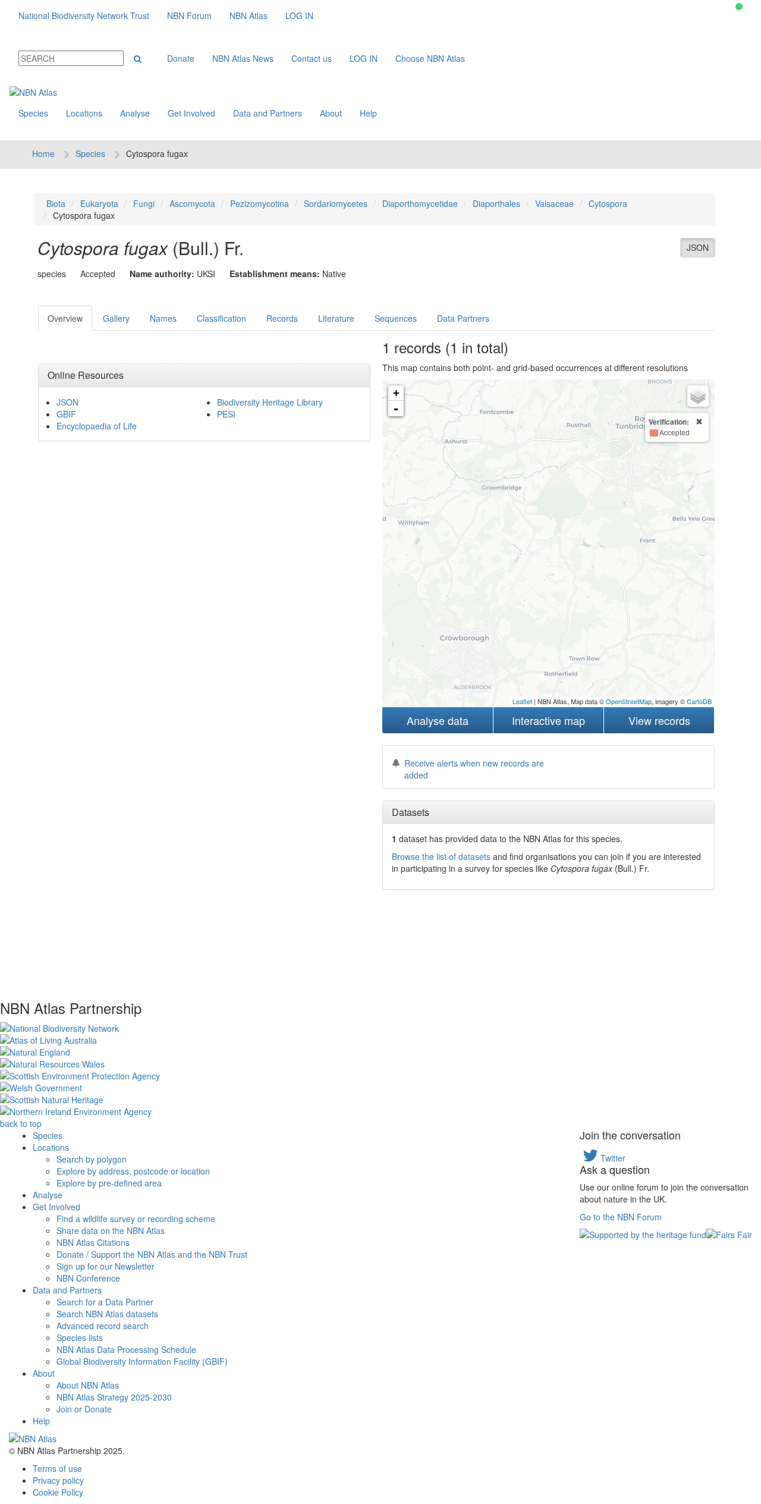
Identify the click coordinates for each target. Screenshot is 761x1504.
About (331, 113)
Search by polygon (91, 1159)
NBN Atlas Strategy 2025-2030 (114, 1397)
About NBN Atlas (87, 1385)
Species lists (79, 1337)
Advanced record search (102, 1326)
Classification (221, 318)
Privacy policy (58, 1480)
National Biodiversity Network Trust (83, 15)
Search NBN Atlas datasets (107, 1314)
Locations (84, 113)
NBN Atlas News (242, 58)
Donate (180, 58)
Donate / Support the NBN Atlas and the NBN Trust (151, 1254)
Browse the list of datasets (441, 856)
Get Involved (191, 113)
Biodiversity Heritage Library (270, 402)
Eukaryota (99, 203)
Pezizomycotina (259, 203)
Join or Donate (84, 1409)
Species (33, 113)
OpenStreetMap (629, 701)
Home (43, 153)
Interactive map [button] (548, 720)
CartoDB (699, 701)
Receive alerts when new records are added (474, 769)
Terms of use (57, 1468)
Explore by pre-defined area (109, 1183)
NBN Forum (189, 15)
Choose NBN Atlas (430, 58)
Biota (55, 203)
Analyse (135, 113)
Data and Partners (267, 113)
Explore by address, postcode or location (133, 1171)
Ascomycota (192, 203)
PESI (226, 414)
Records (282, 318)
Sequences (396, 318)
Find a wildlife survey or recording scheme (135, 1218)
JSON (698, 247)
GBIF (66, 414)
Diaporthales (496, 203)
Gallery (116, 318)
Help (368, 113)
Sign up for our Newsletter (105, 1266)
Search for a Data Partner (104, 1302)
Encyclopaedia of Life (96, 426)
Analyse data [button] (437, 720)
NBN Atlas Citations (93, 1242)
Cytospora (608, 203)
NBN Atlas (248, 15)
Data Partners (463, 318)
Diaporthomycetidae (420, 203)
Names (163, 318)
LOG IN (299, 15)
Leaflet (522, 701)
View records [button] (659, 720)
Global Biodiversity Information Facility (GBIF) (142, 1361)
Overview (65, 318)
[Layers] (698, 396)
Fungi (144, 203)
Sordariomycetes (335, 203)
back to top (21, 1123)
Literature (336, 318)
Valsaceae (554, 203)
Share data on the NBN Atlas (110, 1230)
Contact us (311, 58)
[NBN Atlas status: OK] (739, 6)
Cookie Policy (58, 1492)
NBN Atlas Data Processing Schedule (126, 1349)
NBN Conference (88, 1278)
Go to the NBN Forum (621, 1217)
